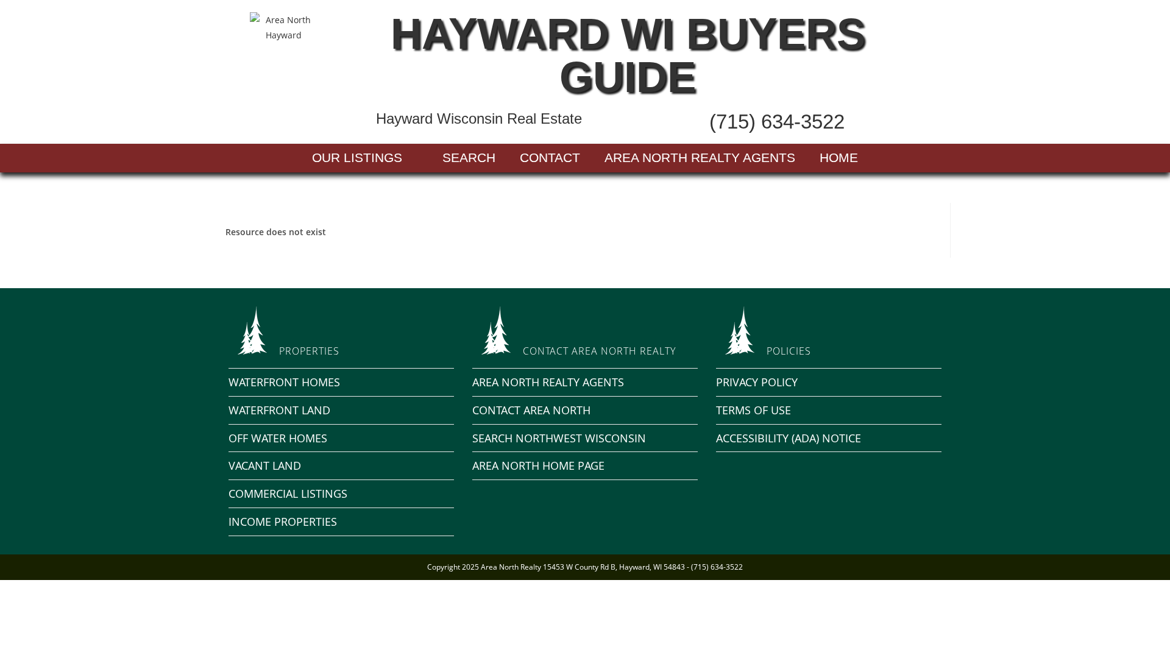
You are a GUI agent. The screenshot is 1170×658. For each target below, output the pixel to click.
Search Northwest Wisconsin (559, 438)
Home (839, 157)
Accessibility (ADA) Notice (788, 438)
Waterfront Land (279, 410)
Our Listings (357, 157)
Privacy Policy (757, 382)
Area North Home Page (538, 465)
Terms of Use (753, 410)
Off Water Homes (278, 438)
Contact (550, 157)
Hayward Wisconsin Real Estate (479, 118)
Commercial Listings (288, 493)
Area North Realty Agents (699, 157)
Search (468, 157)
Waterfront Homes (284, 382)
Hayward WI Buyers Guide (628, 55)
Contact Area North (531, 410)
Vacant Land (265, 465)
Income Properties (283, 521)
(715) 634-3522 (777, 121)
